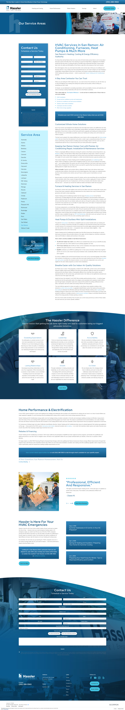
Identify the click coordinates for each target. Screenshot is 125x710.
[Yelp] (103, 678)
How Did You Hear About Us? (27, 83)
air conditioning (95, 160)
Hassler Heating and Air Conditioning (95, 73)
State (35, 74)
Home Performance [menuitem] (55, 8)
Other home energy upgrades (64, 108)
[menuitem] (33, 139)
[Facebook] (91, 678)
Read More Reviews (81, 503)
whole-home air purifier (67, 288)
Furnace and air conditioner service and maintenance (69, 99)
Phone (35, 59)
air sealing (98, 290)
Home (67, 677)
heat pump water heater (48, 426)
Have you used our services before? (29, 88)
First (22, 55)
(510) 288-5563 (112, 2)
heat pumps (65, 223)
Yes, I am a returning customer (33, 94)
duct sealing (58, 290)
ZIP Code (23, 79)
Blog (67, 695)
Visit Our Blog (24, 563)
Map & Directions (46, 681)
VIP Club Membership (80, 214)
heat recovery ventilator (82, 293)
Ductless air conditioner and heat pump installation (69, 101)
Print (38, 249)
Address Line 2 (24, 69)
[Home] (13, 8)
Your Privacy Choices (23, 704)
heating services (89, 196)
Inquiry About (37, 79)
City (22, 74)
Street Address (24, 64)
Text (28, 249)
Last (35, 55)
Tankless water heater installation (65, 103)
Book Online (94, 689)
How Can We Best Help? (27, 97)
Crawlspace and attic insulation (64, 105)
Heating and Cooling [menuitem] (37, 8)
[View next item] (71, 503)
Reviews (68, 686)
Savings (68, 680)
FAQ (67, 692)
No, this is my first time (33, 91)
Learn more (62, 388)
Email (22, 59)
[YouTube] (95, 678)
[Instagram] (99, 678)
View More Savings (33, 258)
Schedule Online (109, 8)
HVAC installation (61, 97)
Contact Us (68, 683)
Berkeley (57, 153)
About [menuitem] (95, 8)
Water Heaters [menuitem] (71, 8)
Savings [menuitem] (84, 8)
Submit (33, 110)
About (67, 689)
